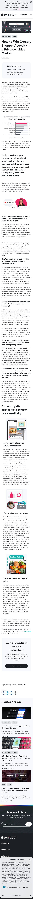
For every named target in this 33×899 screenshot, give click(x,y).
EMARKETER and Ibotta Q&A (16, 69)
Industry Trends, (11, 685)
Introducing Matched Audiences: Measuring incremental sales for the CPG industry (16, 758)
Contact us (23, 14)
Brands (15, 36)
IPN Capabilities (6, 752)
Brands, (19, 685)
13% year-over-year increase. (19, 324)
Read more (16, 713)
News (3, 784)
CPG (24, 685)
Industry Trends (6, 36)
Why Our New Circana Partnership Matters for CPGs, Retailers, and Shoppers (15, 790)
